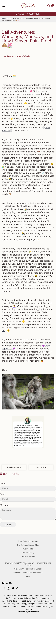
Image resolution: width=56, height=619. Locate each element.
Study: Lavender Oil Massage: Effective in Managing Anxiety (28, 564)
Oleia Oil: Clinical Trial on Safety (28, 569)
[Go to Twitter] (13, 588)
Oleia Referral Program (28, 541)
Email (3, 494)
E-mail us (20, 14)
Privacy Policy (28, 549)
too (3, 330)
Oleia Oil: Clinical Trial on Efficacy (28, 573)
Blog (9, 18)
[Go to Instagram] (8, 588)
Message (4, 505)
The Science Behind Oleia (28, 545)
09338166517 (33, 14)
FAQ (28, 576)
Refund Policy (28, 552)
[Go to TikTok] (17, 588)
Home (3, 18)
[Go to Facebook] (4, 588)
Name (3, 483)
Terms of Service (28, 556)
